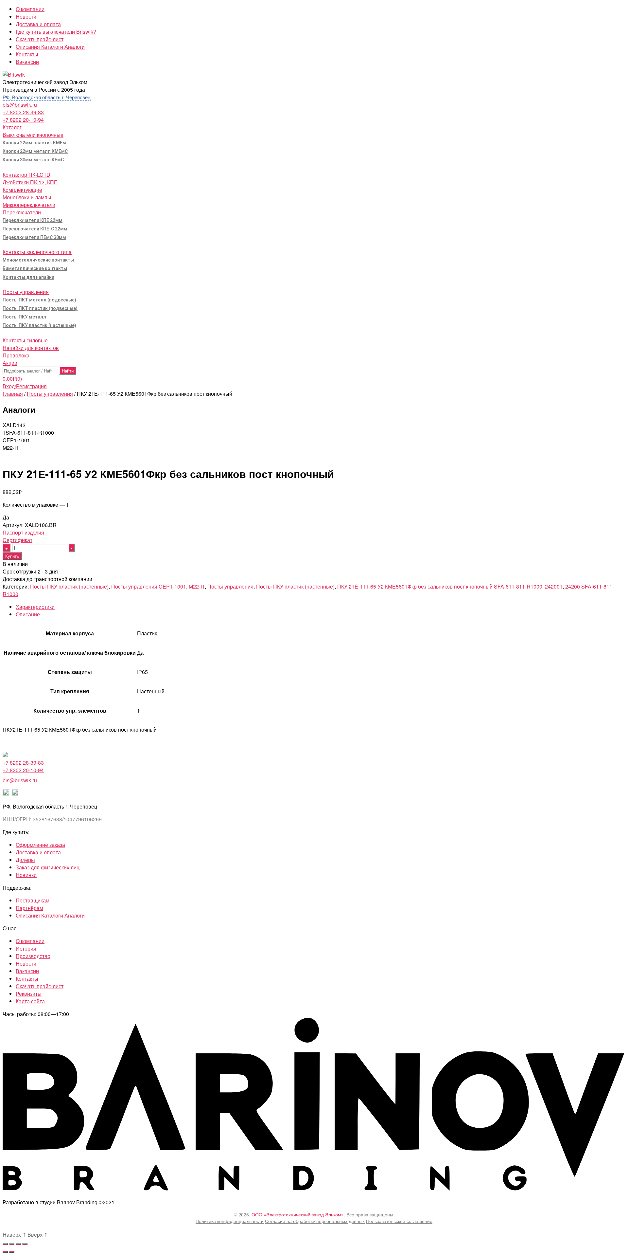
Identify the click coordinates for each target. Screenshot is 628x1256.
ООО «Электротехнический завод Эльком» (298, 1214)
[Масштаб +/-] (24, 1244)
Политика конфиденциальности (230, 1221)
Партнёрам (29, 908)
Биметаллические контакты (35, 268)
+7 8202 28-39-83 (23, 112)
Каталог (12, 127)
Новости (26, 16)
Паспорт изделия (23, 532)
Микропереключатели (29, 205)
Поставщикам (32, 900)
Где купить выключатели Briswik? (56, 31)
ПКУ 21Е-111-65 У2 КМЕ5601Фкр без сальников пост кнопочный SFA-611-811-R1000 (439, 586)
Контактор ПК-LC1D (26, 174)
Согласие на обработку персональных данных (315, 1221)
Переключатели (22, 212)
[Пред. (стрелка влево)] (5, 1252)
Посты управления (26, 292)
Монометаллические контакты (38, 260)
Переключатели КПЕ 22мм (32, 220)
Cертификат (17, 540)
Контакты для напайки (28, 277)
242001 (554, 586)
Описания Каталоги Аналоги (50, 46)
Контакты (27, 54)
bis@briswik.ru (20, 104)
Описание (28, 614)
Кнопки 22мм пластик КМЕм (34, 142)
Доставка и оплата (38, 24)
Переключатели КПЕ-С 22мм (35, 228)
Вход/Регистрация (25, 386)
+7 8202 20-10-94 (23, 119)
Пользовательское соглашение (399, 1221)
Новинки (26, 875)
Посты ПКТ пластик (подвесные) (40, 308)
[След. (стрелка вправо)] (11, 1252)
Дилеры (25, 860)
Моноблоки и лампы (27, 197)
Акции (10, 363)
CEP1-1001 (172, 586)
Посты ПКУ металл (24, 316)
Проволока (16, 355)
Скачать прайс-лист (39, 39)
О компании (30, 9)
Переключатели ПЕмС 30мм (34, 237)
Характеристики (35, 606)
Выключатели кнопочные (33, 134)
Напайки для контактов (31, 348)
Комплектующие (22, 189)
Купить (12, 556)
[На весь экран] (18, 1244)
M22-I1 (197, 586)
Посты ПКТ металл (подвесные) (39, 299)
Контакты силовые (25, 340)
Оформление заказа (40, 844)
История (26, 948)
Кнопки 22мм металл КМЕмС (35, 151)
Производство (33, 956)
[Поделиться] (11, 1244)
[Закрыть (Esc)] (5, 1244)
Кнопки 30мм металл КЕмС (33, 159)
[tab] (320, 606)
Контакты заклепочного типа (37, 252)
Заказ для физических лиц (47, 867)
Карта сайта (30, 1001)
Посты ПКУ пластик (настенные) (39, 325)
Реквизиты (29, 993)
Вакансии (27, 61)
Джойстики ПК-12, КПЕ (30, 182)
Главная (13, 393)
